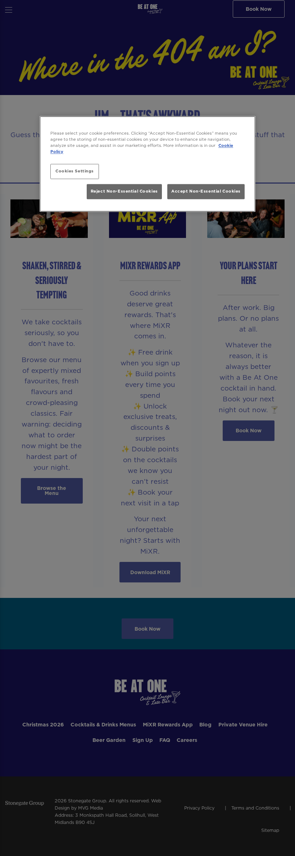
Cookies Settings (74, 171)
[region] (147, 164)
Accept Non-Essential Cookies (206, 191)
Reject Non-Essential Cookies (124, 191)
